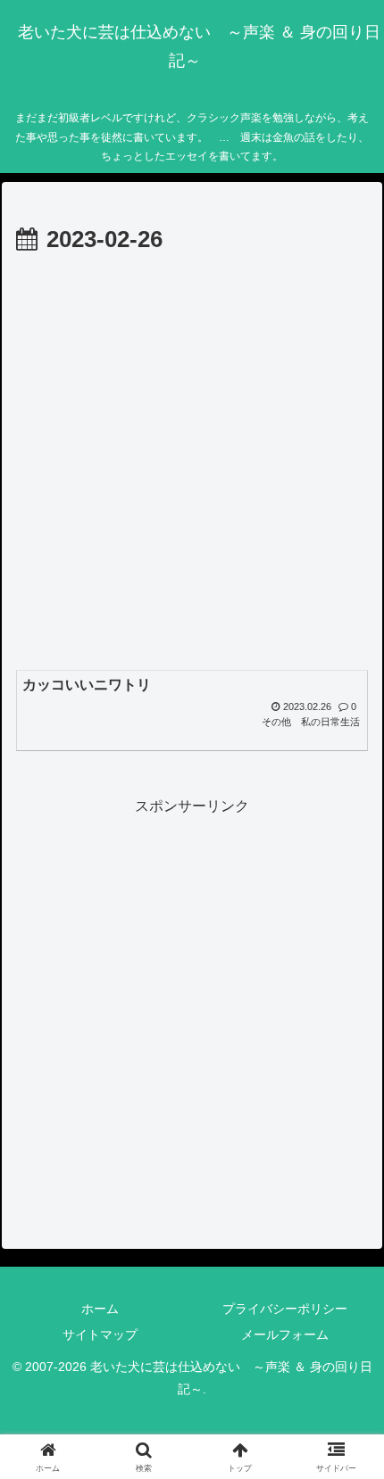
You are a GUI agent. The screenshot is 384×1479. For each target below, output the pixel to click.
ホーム (100, 1308)
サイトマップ (100, 1334)
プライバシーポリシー (284, 1308)
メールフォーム (285, 1334)
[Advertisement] (192, 461)
